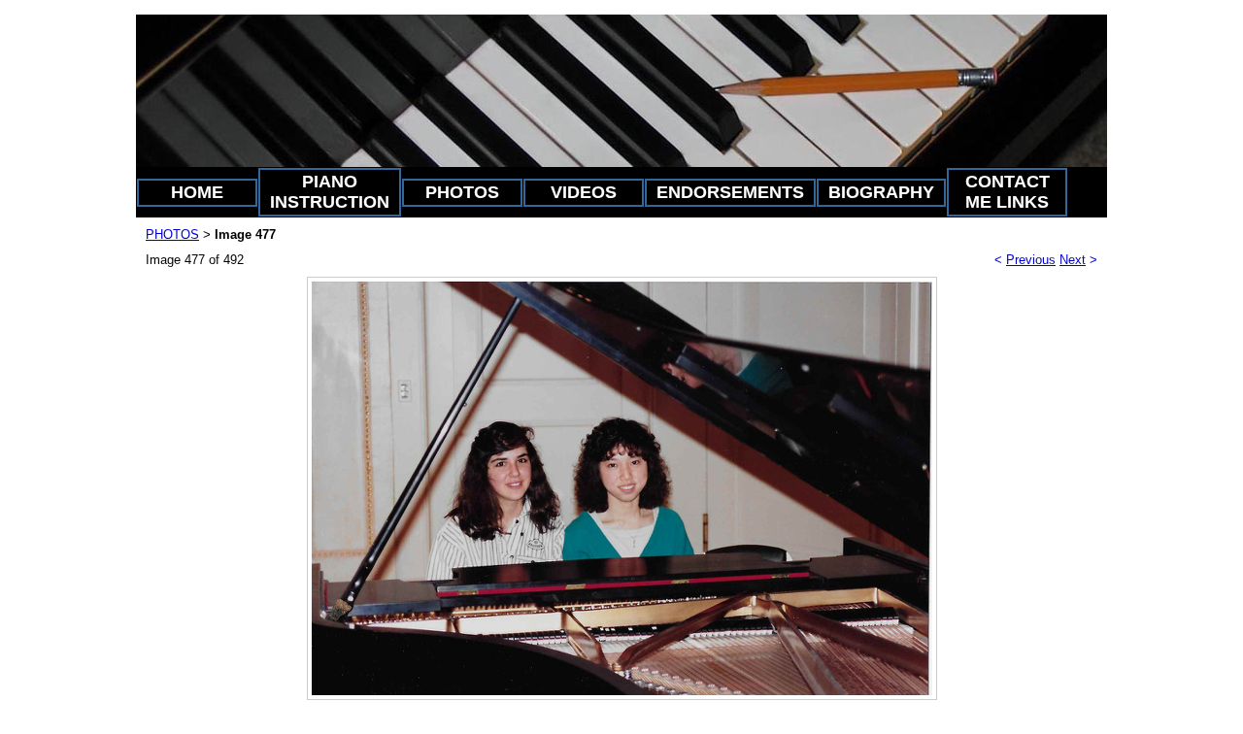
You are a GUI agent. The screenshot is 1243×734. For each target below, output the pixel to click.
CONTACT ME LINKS (1007, 192)
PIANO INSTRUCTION (329, 192)
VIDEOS (584, 192)
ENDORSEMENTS (730, 192)
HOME (197, 192)
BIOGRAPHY (881, 192)
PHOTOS (462, 192)
